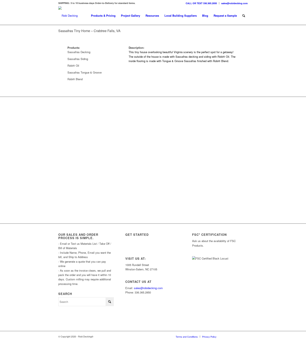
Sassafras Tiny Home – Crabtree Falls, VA (89, 30)
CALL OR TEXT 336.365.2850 (201, 3)
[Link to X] (232, 336)
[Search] (244, 15)
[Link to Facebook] (238, 336)
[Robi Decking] (68, 15)
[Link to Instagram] (226, 336)
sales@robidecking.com (234, 3)
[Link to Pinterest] (244, 336)
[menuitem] (201, 3)
